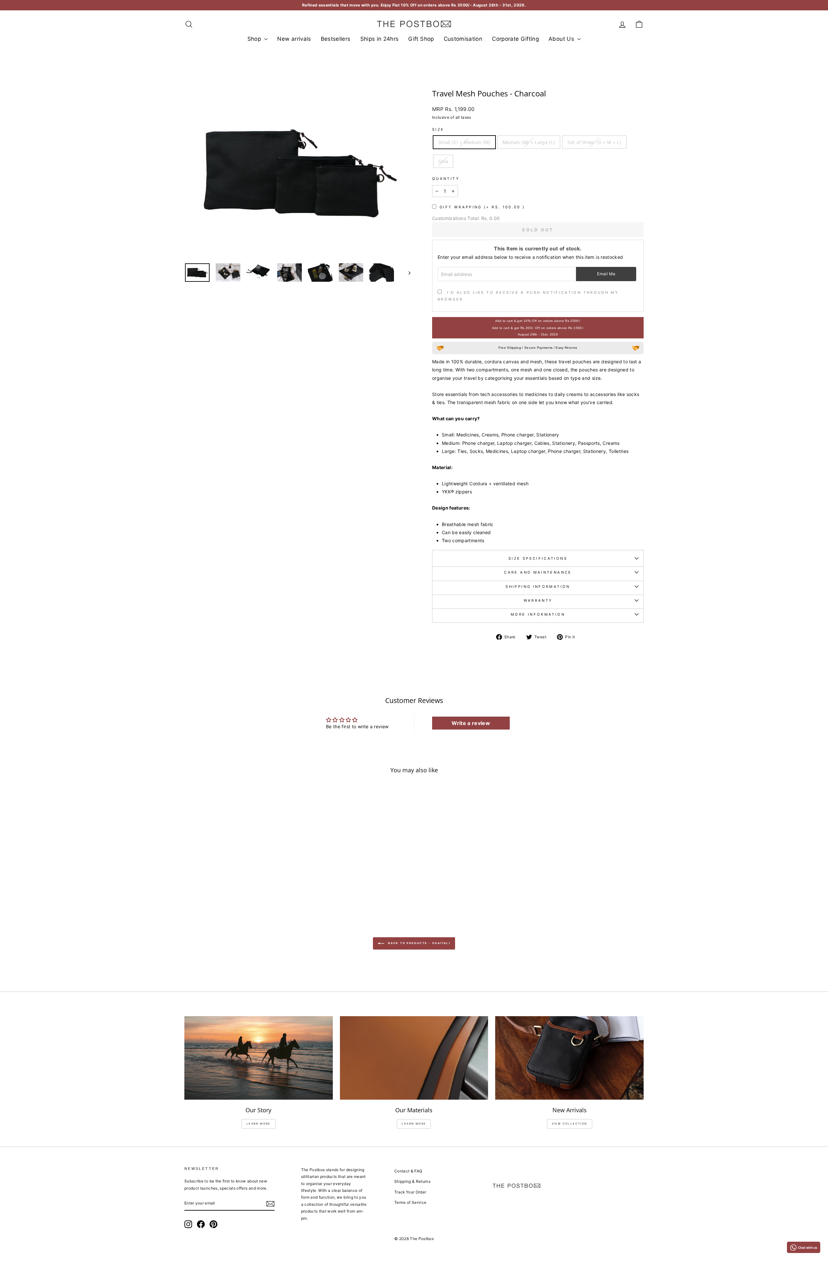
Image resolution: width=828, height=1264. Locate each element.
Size (438, 129)
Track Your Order (410, 1192)
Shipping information (538, 586)
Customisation (463, 39)
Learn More (414, 1123)
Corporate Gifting (515, 39)
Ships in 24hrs (379, 39)
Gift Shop (421, 39)
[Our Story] (258, 1058)
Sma (443, 161)
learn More (258, 1123)
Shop (255, 39)
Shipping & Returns (412, 1181)
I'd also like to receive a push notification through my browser (528, 296)
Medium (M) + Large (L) (529, 142)
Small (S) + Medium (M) (464, 142)
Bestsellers (336, 39)
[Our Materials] (414, 1058)
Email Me (606, 273)
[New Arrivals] (569, 1058)
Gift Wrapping (482, 207)
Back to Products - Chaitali (418, 943)
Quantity (445, 178)
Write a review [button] (471, 723)
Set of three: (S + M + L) (594, 142)
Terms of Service (410, 1202)
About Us (562, 39)
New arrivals (294, 39)
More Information (538, 614)
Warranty (538, 600)
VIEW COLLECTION (569, 1123)
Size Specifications (537, 558)
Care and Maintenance (538, 572)
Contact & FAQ (408, 1171)
